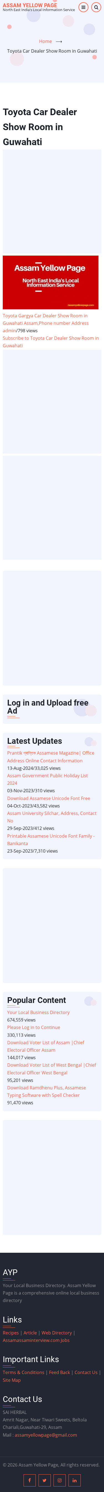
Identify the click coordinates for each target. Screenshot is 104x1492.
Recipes (11, 1333)
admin (9, 331)
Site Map (12, 1380)
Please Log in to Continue (33, 1027)
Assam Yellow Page (30, 5)
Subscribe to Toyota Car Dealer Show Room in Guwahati (51, 342)
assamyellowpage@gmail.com (46, 1435)
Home (45, 41)
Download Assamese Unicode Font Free (48, 798)
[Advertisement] (52, 201)
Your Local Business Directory (38, 1012)
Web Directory (57, 1333)
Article (31, 1333)
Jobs (65, 1340)
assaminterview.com (32, 1340)
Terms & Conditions (23, 1372)
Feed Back (59, 1372)
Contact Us (86, 1372)
